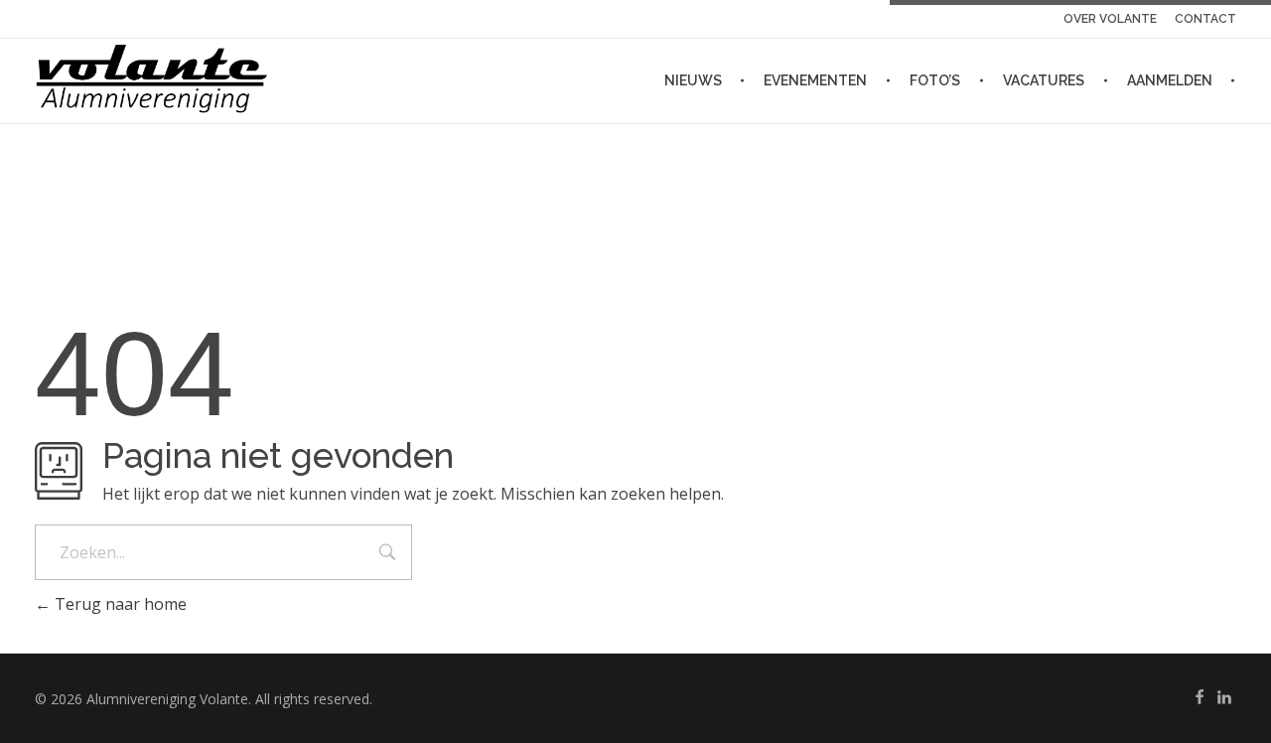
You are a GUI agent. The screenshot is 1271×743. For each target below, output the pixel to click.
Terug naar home (119, 604)
